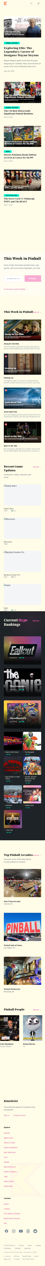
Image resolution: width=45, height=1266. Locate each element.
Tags (6, 1176)
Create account (19, 1115)
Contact (7, 1209)
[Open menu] (38, 3)
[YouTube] (21, 1231)
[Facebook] (6, 1231)
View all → (37, 312)
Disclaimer (7, 1248)
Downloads (8, 1186)
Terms (30, 1245)
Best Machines (10, 1152)
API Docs (16, 1256)
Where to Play (9, 1143)
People (6, 1162)
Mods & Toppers (10, 1171)
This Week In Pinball (12, 1213)
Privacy (21, 1245)
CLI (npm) (17, 1259)
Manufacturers (10, 1167)
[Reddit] (35, 1231)
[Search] (31, 3)
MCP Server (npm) (28, 1259)
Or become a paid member (16, 289)
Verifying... (32, 278)
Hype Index (8, 1138)
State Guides (9, 1181)
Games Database (10, 1147)
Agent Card (7, 1259)
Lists (5, 1157)
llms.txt (36, 1256)
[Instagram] (13, 1231)
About (6, 1204)
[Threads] (28, 1231)
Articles (7, 1133)
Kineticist (11, 1101)
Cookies (38, 1245)
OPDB (34, 1252)
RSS (5, 1223)
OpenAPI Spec (26, 1256)
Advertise (27, 1248)
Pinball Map (18, 1252)
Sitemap (17, 1248)
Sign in (6, 1115)
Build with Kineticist (12, 1218)
